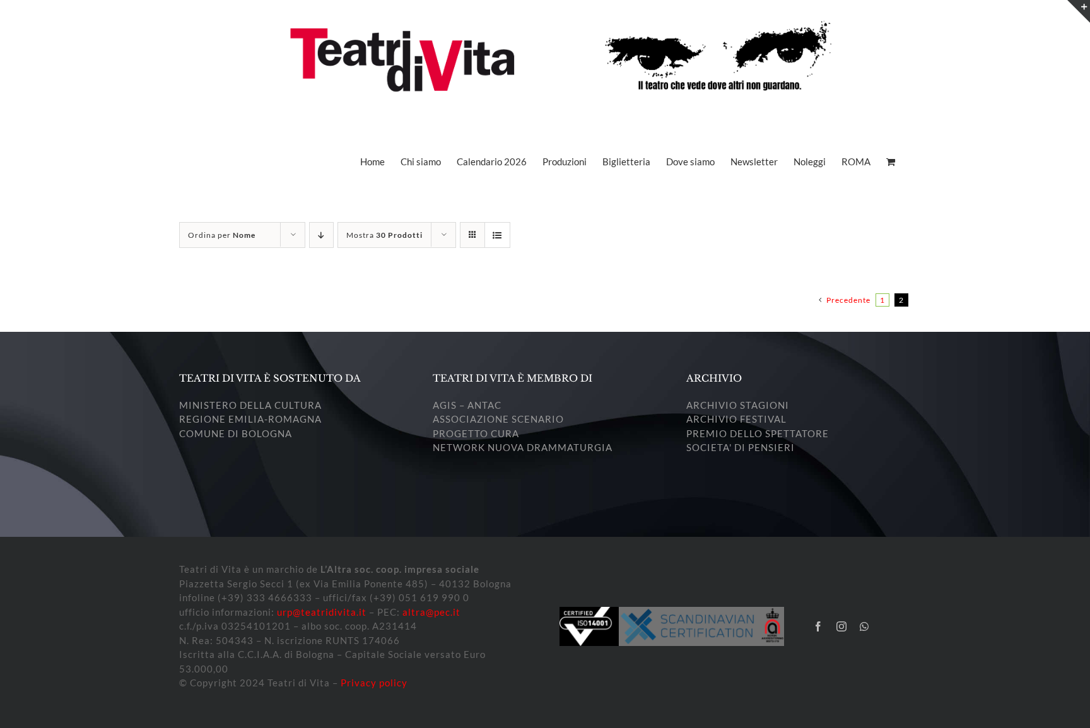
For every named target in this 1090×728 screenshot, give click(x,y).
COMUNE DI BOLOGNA (235, 433)
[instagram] (841, 626)
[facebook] (818, 626)
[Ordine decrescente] (321, 235)
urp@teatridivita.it (321, 612)
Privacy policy (374, 682)
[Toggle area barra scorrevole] (1078, 11)
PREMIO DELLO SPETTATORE (757, 433)
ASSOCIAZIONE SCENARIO (498, 419)
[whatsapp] (864, 626)
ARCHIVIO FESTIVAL (736, 419)
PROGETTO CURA (476, 433)
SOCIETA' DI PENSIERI (740, 447)
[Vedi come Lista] (497, 235)
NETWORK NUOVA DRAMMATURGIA (522, 447)
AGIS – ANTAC (467, 405)
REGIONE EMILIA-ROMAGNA (250, 419)
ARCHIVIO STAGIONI (737, 405)
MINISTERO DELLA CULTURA (250, 405)
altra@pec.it (431, 612)
